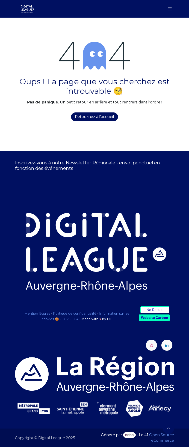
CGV (65, 319)
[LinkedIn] (166, 345)
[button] (168, 428)
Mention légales (37, 313)
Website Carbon (154, 317)
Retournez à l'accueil (94, 117)
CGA (75, 319)
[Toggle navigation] (169, 8)
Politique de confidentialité (74, 313)
